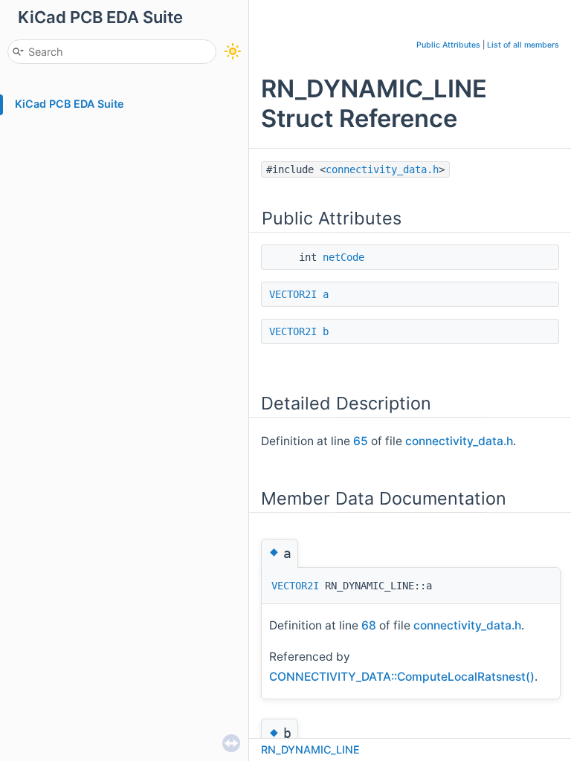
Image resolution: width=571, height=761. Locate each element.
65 (360, 441)
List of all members (523, 45)
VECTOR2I (293, 294)
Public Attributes (448, 45)
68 (368, 625)
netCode (343, 257)
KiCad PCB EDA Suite (69, 103)
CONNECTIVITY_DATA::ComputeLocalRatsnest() (402, 677)
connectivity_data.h (382, 169)
